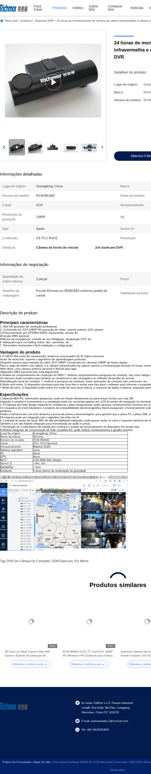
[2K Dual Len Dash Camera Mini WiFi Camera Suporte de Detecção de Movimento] (31, 621)
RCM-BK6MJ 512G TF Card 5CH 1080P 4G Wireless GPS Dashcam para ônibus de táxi (88, 653)
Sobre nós (93, 8)
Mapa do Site (41, 762)
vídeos (77, 7)
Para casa (38, 8)
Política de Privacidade (16, 762)
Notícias (137, 7)
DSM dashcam (62, 561)
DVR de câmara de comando (28, 561)
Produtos (59, 7)
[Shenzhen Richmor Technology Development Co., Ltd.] (14, 7)
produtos (26, 20)
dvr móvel (81, 561)
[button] (10, 628)
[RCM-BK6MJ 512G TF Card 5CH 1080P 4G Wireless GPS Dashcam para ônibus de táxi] (89, 621)
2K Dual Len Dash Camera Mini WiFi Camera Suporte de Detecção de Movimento (27, 653)
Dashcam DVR (44, 20)
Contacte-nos (115, 8)
